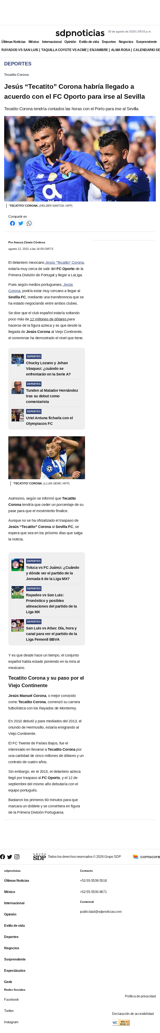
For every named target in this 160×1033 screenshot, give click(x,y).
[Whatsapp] (29, 223)
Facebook (11, 999)
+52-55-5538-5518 (93, 880)
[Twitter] (21, 223)
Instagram (11, 1022)
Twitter (9, 1011)
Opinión (70, 42)
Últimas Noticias (13, 42)
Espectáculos (14, 970)
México (34, 42)
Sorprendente (146, 42)
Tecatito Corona (16, 74)
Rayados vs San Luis (19, 50)
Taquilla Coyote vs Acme (64, 50)
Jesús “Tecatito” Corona (64, 262)
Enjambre (99, 50)
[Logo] (80, 33)
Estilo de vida (89, 42)
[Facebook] (12, 223)
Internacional (51, 42)
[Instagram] (16, 856)
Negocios (126, 42)
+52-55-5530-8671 (93, 892)
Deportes (109, 42)
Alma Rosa (120, 50)
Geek (8, 982)
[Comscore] (146, 856)
